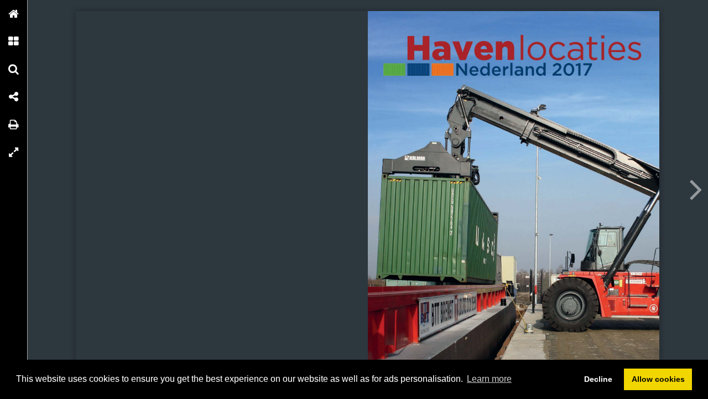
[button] (14, 14)
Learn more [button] (489, 379)
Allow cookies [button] (658, 379)
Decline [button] (598, 379)
